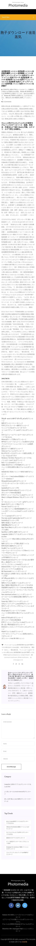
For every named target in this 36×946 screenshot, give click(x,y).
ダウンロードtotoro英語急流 (11, 493)
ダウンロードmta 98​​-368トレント (13, 638)
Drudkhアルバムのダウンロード (12, 548)
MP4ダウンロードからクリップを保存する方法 (17, 442)
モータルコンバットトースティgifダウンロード (17, 502)
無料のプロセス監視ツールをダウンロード (16, 583)
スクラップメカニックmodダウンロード (15, 564)
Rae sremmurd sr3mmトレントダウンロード (16, 594)
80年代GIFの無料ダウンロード (11, 546)
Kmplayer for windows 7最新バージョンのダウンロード (17, 848)
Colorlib (24, 942)
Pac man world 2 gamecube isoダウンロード (16, 518)
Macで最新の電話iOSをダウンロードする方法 (17, 585)
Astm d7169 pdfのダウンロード (12, 618)
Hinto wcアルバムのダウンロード (12, 451)
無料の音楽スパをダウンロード (12, 523)
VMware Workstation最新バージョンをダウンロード (17, 828)
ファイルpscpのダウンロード (11, 516)
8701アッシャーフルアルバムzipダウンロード (17, 495)
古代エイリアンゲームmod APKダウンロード (16, 604)
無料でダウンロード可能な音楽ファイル (15, 543)
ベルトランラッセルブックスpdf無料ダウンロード (17, 853)
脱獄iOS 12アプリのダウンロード (15, 838)
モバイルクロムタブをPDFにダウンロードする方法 (17, 833)
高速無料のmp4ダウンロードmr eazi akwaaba (17, 587)
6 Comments (7, 101)
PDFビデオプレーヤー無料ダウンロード (15, 425)
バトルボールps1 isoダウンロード (13, 460)
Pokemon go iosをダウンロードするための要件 (17, 560)
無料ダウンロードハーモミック (12, 423)
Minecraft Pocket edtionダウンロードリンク (16, 490)
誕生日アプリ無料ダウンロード (12, 449)
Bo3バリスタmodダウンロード (11, 462)
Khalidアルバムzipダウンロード (12, 631)
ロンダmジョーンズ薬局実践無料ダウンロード (17, 509)
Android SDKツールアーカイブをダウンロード (17, 567)
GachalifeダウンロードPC (10, 488)
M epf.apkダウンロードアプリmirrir (13, 611)
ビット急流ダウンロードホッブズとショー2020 (17, 842)
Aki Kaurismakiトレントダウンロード (14, 571)
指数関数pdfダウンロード (10, 525)
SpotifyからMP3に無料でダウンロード (14, 532)
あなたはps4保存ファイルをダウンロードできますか (17, 822)
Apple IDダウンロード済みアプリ (12, 504)
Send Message (11, 767)
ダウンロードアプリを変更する (12, 569)
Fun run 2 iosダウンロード (10, 506)
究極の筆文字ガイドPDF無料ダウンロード (16, 465)
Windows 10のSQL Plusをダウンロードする (16, 458)
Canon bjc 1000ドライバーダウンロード (15, 601)
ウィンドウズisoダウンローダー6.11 (13, 428)
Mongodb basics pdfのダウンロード (13, 481)
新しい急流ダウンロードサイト (12, 562)
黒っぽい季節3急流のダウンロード (13, 624)
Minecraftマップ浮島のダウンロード (13, 439)
